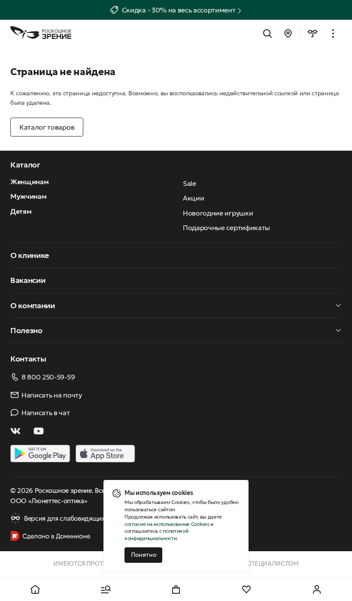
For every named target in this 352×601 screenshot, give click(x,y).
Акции (193, 198)
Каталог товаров (46, 127)
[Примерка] (312, 33)
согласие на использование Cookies (166, 524)
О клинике (29, 255)
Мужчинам (28, 196)
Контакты (28, 359)
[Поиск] (267, 33)
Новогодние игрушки (218, 213)
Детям (20, 211)
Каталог (25, 165)
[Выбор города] (288, 33)
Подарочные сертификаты (226, 227)
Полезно (26, 330)
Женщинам (29, 181)
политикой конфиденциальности (156, 534)
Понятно (143, 555)
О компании (32, 305)
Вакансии (27, 280)
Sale (189, 183)
